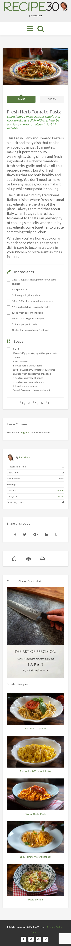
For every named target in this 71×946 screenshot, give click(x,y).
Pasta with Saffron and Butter (35, 771)
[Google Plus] (35, 534)
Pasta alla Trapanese (35, 728)
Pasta (61, 496)
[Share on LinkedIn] (42, 403)
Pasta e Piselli (35, 899)
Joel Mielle (24, 457)
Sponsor (35, 932)
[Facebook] (15, 534)
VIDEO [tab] (52, 99)
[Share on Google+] (35, 403)
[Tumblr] (56, 534)
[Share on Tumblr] (49, 403)
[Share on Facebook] (22, 403)
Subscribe (36, 15)
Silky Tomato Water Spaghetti (35, 856)
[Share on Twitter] (29, 403)
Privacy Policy (54, 927)
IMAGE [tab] (21, 99)
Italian (60, 490)
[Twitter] (25, 534)
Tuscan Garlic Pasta (35, 814)
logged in (25, 432)
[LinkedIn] (46, 534)
